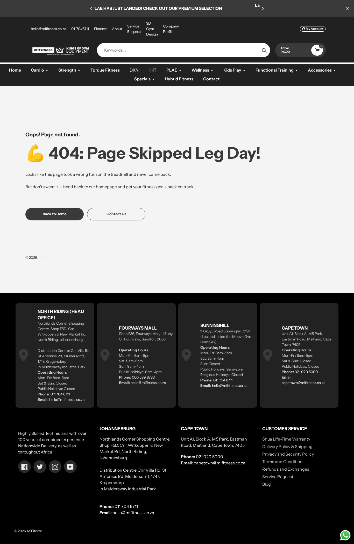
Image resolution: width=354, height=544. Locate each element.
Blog (266, 484)
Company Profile (171, 29)
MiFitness (45, 257)
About (117, 28)
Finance (100, 28)
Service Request (134, 29)
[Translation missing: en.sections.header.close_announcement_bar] (347, 8)
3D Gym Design (152, 29)
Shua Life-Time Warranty (286, 439)
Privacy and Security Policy (288, 454)
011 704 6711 (60, 394)
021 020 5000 (306, 371)
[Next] (262, 8)
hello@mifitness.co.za (48, 28)
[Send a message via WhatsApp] (345, 535)
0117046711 (80, 28)
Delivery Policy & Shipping (287, 446)
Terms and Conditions (283, 461)
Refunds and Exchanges (285, 469)
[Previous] (91, 8)
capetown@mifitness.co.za (303, 382)
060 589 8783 (143, 377)
